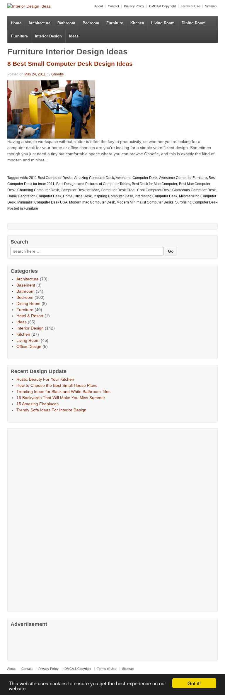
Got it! (194, 683)
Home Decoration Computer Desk (34, 196)
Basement (25, 285)
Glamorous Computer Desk (194, 190)
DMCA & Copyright (162, 6)
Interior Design (48, 36)
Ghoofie (57, 74)
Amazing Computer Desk (94, 178)
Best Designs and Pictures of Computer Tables (93, 184)
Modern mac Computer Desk (92, 202)
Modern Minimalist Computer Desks (145, 202)
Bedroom (91, 23)
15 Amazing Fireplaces (37, 403)
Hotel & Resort (29, 315)
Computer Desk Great (118, 190)
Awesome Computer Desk (136, 178)
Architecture (39, 23)
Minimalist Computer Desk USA (42, 202)
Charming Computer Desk (38, 190)
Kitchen (137, 23)
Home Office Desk (77, 196)
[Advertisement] (54, 519)
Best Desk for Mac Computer (154, 184)
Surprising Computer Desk (196, 202)
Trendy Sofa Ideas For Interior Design (51, 410)
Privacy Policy (134, 6)
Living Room (163, 23)
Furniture (114, 23)
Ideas (74, 36)
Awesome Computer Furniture (183, 178)
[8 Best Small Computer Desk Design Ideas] (51, 109)
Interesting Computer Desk (156, 196)
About (99, 6)
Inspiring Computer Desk (113, 196)
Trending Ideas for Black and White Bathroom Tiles (63, 391)
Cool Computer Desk (154, 190)
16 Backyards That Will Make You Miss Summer (60, 397)
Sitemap (211, 6)
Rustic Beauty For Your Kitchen (45, 379)
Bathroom (66, 23)
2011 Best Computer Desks (50, 178)
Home (16, 23)
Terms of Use (190, 6)
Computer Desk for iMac (80, 190)
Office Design (28, 346)
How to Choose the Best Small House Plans (56, 385)
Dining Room (194, 23)
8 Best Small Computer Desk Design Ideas (70, 63)
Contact (113, 6)
